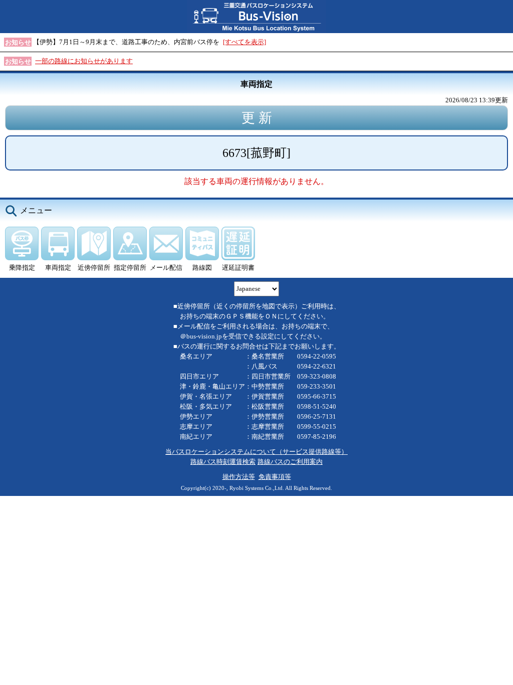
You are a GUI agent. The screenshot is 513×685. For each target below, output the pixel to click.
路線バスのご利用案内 (290, 461)
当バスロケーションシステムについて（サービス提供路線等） (256, 451)
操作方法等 (238, 476)
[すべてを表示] (244, 42)
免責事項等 (275, 476)
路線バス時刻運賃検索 (222, 461)
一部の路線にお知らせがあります (84, 61)
